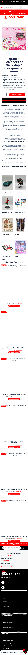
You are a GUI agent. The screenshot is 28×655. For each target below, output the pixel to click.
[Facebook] (2, 587)
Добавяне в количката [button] (14, 305)
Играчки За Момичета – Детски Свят (14, 158)
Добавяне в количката (17, 94)
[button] (2, 7)
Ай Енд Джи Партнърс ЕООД (8, 640)
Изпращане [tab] (5, 101)
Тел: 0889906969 (6, 648)
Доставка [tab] (4, 99)
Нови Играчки (5, 609)
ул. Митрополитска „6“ (7, 645)
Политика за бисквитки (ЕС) (8, 627)
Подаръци (5, 603)
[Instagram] (2, 582)
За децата (5, 601)
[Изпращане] (23, 548)
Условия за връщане (7, 624)
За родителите (6, 606)
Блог (4, 598)
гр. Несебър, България (7, 643)
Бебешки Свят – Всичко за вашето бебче (14, 162)
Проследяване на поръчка (8, 622)
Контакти (4, 611)
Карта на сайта (6, 630)
